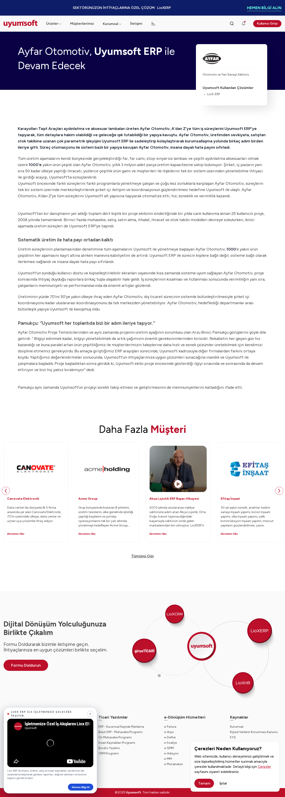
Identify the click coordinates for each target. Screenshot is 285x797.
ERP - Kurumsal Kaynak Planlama (121, 727)
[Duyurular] (244, 23)
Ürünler (52, 23)
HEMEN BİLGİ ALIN (264, 7)
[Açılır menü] (120, 24)
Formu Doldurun (26, 665)
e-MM (168, 759)
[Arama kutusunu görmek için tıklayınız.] (232, 23)
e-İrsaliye (170, 743)
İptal (223, 783)
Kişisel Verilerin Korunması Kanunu (254, 732)
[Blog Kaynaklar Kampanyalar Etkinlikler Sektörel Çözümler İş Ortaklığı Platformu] (153, 23)
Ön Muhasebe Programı (115, 737)
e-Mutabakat (173, 764)
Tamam (204, 783)
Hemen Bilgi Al (81, 787)
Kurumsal (110, 24)
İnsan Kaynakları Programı (116, 743)
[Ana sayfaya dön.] (21, 24)
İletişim (136, 23)
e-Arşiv (169, 732)
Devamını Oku (15, 533)
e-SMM (169, 748)
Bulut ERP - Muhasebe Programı (120, 732)
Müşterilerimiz (82, 23)
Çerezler (264, 766)
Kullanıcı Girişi (267, 23)
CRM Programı (108, 753)
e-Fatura (170, 727)
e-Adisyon (171, 753)
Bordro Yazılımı (109, 748)
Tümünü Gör (142, 556)
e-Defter (170, 737)
